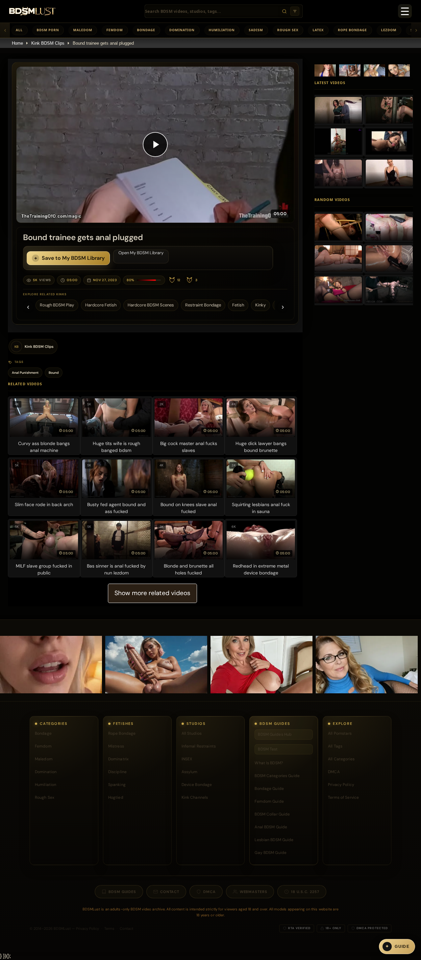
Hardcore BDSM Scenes (151, 305)
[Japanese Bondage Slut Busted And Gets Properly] (338, 290)
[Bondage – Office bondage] (338, 110)
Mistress (116, 746)
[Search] (284, 11)
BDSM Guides (122, 891)
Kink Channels (195, 797)
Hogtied (115, 797)
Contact (169, 891)
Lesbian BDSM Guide (274, 839)
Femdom (114, 30)
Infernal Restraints (199, 746)
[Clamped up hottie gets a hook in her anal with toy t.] (389, 290)
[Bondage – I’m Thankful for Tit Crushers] (389, 110)
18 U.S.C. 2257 (305, 891)
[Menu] (405, 11)
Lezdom (389, 30)
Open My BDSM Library (140, 253)
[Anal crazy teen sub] (389, 227)
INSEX (187, 759)
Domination (182, 30)
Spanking (117, 784)
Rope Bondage (352, 30)
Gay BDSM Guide (270, 852)
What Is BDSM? (269, 763)
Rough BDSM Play (57, 305)
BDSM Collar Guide (272, 814)
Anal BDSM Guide (271, 827)
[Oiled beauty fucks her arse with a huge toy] (389, 258)
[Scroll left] (5, 30)
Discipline (117, 771)
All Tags (335, 746)
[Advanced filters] (294, 11)
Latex (318, 30)
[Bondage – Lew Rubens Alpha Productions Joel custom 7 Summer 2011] (389, 141)
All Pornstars (340, 733)
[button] (155, 145)
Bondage (146, 30)
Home (17, 43)
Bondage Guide (269, 788)
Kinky (260, 305)
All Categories (341, 759)
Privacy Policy (341, 784)
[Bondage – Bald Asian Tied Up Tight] (338, 141)
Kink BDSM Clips (47, 43)
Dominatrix (118, 759)
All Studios (192, 733)
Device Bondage (197, 784)
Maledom (82, 30)
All (19, 30)
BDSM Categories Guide (277, 775)
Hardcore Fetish (100, 305)
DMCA (333, 771)
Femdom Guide (269, 801)
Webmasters (253, 891)
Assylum (190, 771)
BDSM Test (268, 749)
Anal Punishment (25, 372)
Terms (109, 928)
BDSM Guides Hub (275, 734)
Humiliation (222, 30)
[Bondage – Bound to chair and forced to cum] (338, 173)
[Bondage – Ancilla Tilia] (389, 173)
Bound (54, 372)
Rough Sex (288, 30)
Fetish (238, 305)
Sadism (256, 30)
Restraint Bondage (203, 305)
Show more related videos (152, 593)
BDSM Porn (48, 30)
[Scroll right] (416, 30)
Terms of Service (343, 797)
